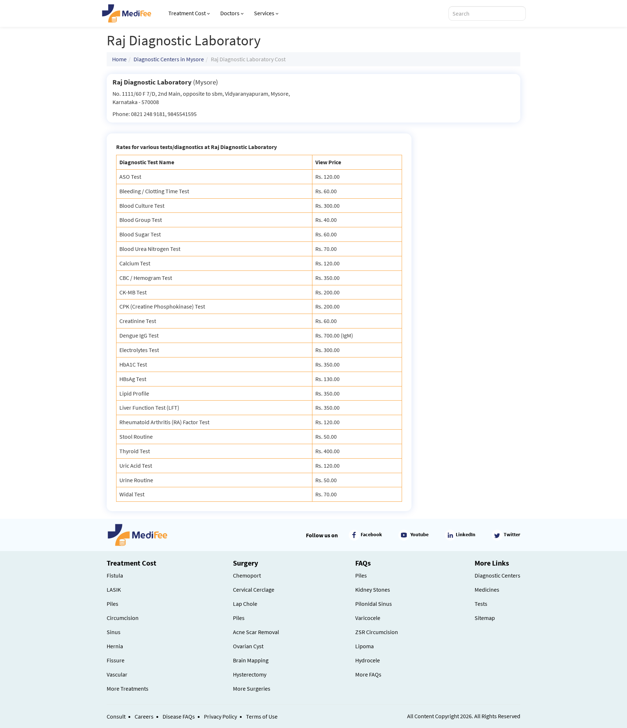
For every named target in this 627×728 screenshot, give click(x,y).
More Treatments (127, 688)
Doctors (229, 13)
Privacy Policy (220, 716)
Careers (144, 716)
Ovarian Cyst (248, 646)
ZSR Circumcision (376, 632)
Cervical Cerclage (253, 589)
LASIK (114, 589)
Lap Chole (245, 603)
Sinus (113, 632)
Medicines (487, 589)
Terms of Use (262, 716)
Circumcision (123, 617)
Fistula (115, 575)
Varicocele (367, 617)
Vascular (117, 674)
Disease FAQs (179, 716)
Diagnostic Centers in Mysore (169, 59)
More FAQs (368, 674)
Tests (481, 603)
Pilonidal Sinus (373, 603)
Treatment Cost (187, 13)
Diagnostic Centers (497, 575)
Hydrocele (367, 660)
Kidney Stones (372, 589)
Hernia (115, 646)
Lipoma (364, 646)
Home (119, 59)
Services (264, 13)
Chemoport (247, 575)
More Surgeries (251, 688)
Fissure (115, 660)
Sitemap (485, 617)
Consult (116, 716)
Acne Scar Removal (256, 632)
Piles (112, 603)
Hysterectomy (249, 674)
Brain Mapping (251, 660)
